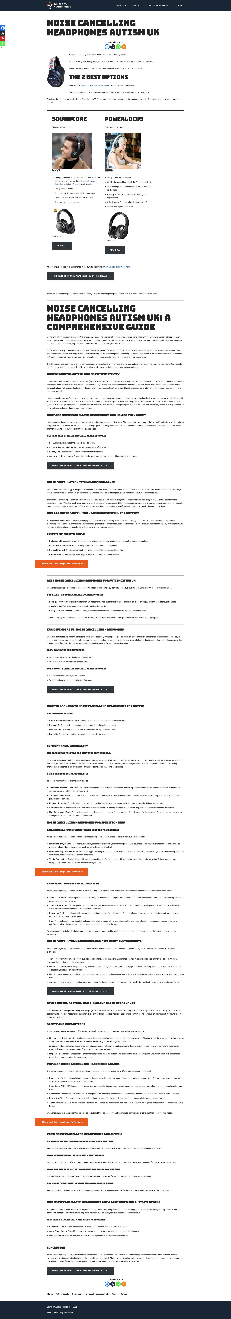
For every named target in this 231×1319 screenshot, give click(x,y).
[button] (138, 5)
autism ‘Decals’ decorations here (116, 267)
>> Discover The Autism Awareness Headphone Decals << (81, 276)
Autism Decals (62, 1294)
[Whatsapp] (118, 46)
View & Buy (62, 246)
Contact (180, 6)
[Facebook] (107, 46)
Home (50, 1294)
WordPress (68, 1313)
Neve (49, 1313)
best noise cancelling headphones (96, 85)
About (114, 1294)
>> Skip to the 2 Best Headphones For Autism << (61, 564)
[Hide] (1, 48)
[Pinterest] (2, 38)
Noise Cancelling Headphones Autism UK (90, 1294)
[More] (123, 46)
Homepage (121, 6)
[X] (112, 46)
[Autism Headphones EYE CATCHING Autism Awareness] (59, 5)
